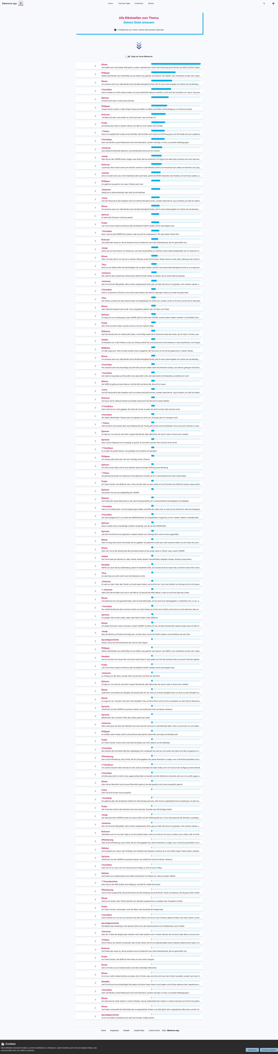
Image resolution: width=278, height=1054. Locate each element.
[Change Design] (274, 3)
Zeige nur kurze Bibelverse (141, 56)
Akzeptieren (252, 1050)
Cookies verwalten (269, 1050)
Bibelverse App (9, 3)
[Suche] (265, 3)
